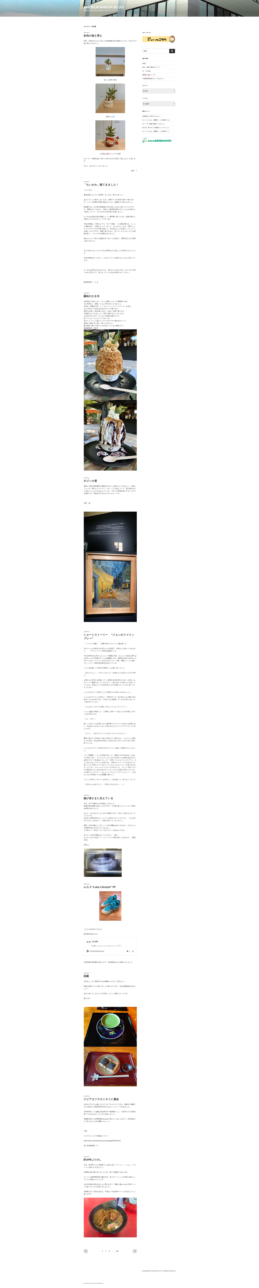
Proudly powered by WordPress (93, 1283)
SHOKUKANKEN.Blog (104, 7)
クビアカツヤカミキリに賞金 (101, 1099)
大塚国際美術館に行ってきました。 (153, 78)
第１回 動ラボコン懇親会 (150, 127)
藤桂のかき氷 (92, 296)
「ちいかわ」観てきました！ (101, 184)
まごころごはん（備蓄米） (150, 120)
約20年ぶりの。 (93, 1159)
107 (117, 1251)
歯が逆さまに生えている (98, 798)
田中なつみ (153, 116)
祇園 (86, 976)
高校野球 (145, 116)
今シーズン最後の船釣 (149, 124)
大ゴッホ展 (90, 480)
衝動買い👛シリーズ (148, 75)
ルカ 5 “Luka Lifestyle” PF (100, 887)
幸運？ (144, 63)
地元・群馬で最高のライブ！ (151, 67)
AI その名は (146, 71)
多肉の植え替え (93, 35)
